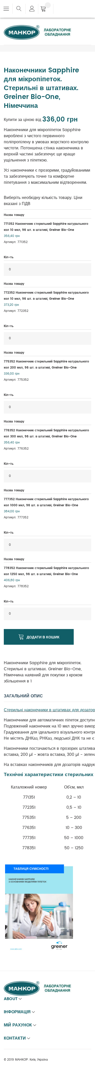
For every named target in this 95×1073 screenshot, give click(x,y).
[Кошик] (45, 9)
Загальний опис (23, 696)
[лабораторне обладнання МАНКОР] (42, 28)
